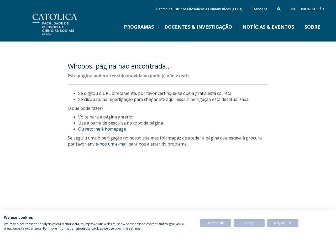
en (293, 9)
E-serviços (258, 9)
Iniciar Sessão (312, 9)
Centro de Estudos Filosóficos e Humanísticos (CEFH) (199, 9)
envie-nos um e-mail (107, 144)
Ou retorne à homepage (102, 129)
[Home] (68, 36)
